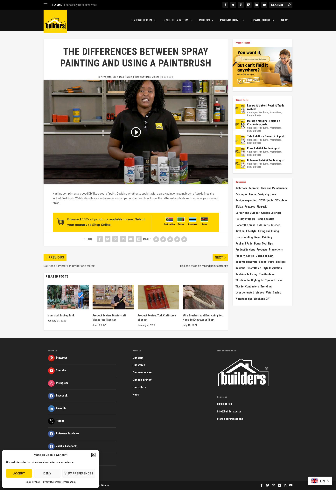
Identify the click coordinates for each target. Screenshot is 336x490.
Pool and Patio (244, 243)
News (285, 20)
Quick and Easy (264, 255)
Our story (138, 357)
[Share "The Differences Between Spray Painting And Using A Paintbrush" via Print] (139, 239)
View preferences (79, 473)
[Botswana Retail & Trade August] (240, 164)
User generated (244, 292)
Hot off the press (245, 225)
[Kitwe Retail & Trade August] (240, 151)
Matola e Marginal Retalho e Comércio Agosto (263, 122)
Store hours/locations (230, 418)
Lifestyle (251, 231)
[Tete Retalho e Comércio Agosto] (240, 139)
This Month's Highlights (249, 280)
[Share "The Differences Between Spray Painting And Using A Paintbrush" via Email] (131, 239)
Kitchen (275, 225)
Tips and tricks (143, 77)
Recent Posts (254, 115)
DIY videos (118, 77)
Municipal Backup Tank (60, 315)
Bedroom (253, 188)
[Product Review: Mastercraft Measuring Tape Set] (113, 297)
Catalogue (252, 112)
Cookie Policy (32, 482)
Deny (47, 473)
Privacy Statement (51, 482)
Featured (250, 206)
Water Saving (273, 292)
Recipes (281, 261)
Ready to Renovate (246, 261)
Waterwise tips (243, 298)
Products (263, 112)
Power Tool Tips (263, 243)
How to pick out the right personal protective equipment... (99, 4)
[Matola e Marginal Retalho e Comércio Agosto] (240, 124)
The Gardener (267, 274)
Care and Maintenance (274, 188)
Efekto (239, 206)
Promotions (230, 20)
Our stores (139, 365)
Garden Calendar (271, 212)
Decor (252, 194)
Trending (266, 286)
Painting (129, 77)
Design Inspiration (246, 200)
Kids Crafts (263, 225)
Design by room (267, 194)
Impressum (69, 482)
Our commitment (142, 379)
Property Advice (244, 255)
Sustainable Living (246, 274)
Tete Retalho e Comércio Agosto (266, 136)
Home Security (265, 218)
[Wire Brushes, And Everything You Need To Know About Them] (203, 297)
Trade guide (261, 20)
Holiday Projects (245, 218)
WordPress (102, 485)
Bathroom (241, 188)
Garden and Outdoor (247, 212)
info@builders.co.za (229, 411)
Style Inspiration (272, 268)
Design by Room (176, 20)
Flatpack (262, 206)
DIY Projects (141, 20)
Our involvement (142, 372)
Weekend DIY (262, 298)
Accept (19, 473)
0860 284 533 (224, 404)
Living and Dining (268, 231)
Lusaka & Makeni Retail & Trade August (265, 107)
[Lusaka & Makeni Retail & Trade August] (240, 109)
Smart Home (254, 268)
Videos (204, 20)
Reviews (240, 268)
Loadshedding (244, 237)
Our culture (139, 387)
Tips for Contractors (247, 286)
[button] (93, 455)
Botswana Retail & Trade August (265, 160)
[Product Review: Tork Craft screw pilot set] (158, 297)
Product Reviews (245, 249)
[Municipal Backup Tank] (68, 297)
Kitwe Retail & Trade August (263, 148)
